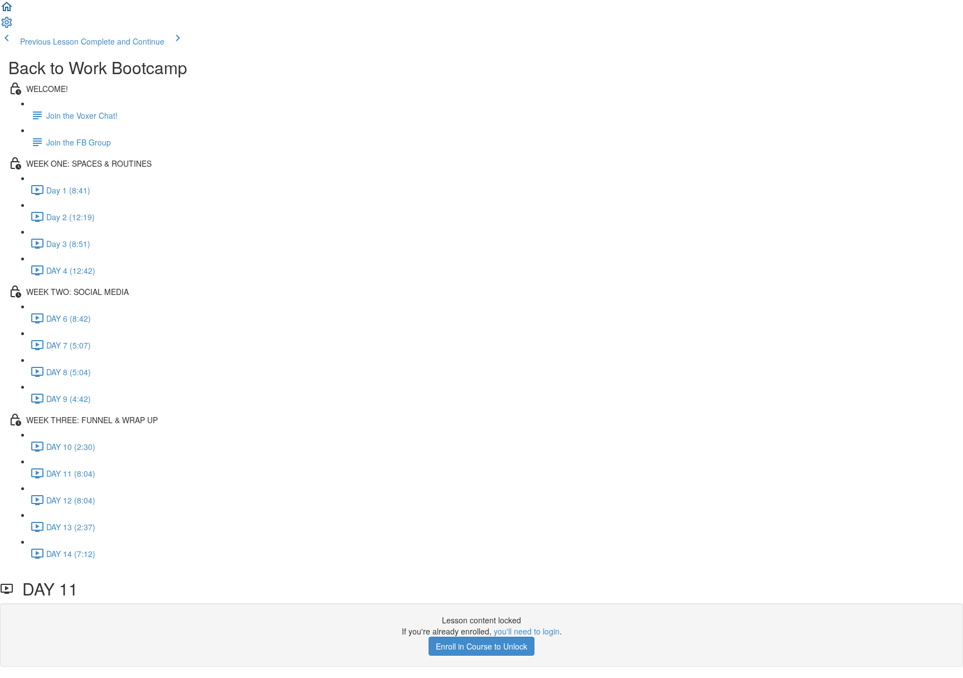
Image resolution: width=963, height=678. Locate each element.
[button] (6, 10)
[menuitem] (6, 25)
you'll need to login (527, 631)
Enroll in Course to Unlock (481, 646)
